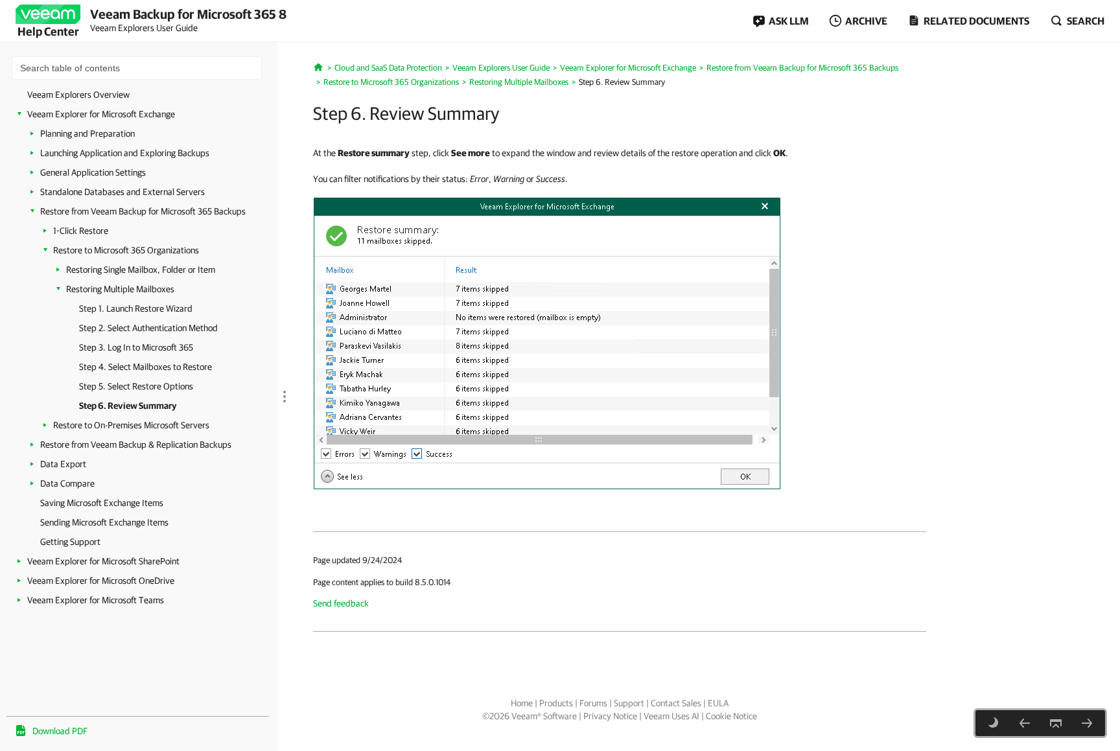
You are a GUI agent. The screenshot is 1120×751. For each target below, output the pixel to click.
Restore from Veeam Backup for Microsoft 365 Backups (143, 211)
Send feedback (341, 603)
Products (556, 703)
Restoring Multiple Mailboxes (120, 289)
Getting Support (70, 542)
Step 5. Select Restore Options (136, 386)
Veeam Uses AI (671, 716)
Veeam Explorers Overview (78, 94)
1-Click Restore (80, 230)
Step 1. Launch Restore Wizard (135, 308)
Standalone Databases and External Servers (122, 192)
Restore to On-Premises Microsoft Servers (131, 425)
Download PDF (60, 731)
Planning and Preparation (87, 133)
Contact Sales (676, 703)
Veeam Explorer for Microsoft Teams (95, 600)
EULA (718, 703)
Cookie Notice (731, 716)
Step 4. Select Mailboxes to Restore (145, 367)
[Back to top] (1056, 723)
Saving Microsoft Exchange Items (101, 503)
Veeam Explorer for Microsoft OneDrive (100, 580)
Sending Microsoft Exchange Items (104, 522)
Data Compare (67, 483)
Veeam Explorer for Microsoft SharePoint (103, 561)
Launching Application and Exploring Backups (124, 153)
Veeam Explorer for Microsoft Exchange (101, 114)
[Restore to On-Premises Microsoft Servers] (1087, 723)
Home (522, 703)
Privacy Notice (610, 716)
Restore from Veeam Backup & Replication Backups (135, 444)
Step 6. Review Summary (127, 405)
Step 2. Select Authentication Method (148, 328)
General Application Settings (93, 172)
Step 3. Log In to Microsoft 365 (136, 347)
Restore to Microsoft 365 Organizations (126, 250)
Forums (593, 703)
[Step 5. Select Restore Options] (1024, 723)
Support (629, 703)
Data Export (63, 464)
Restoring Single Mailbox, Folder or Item (140, 269)
